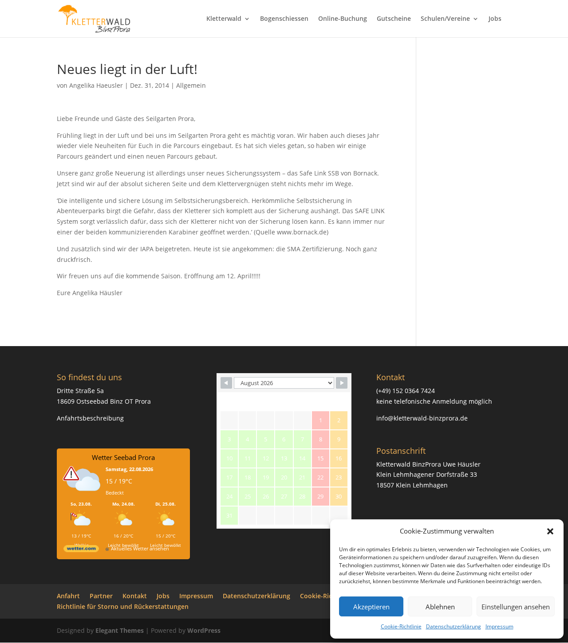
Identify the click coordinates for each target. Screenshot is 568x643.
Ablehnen (440, 606)
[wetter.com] (81, 550)
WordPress (204, 630)
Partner (101, 596)
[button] (550, 531)
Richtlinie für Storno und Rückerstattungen (123, 606)
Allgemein (191, 85)
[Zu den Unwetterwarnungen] (83, 496)
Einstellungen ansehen (515, 606)
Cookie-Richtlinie (401, 626)
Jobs (495, 19)
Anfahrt (68, 596)
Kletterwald (223, 19)
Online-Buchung (342, 19)
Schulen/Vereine (445, 19)
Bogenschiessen (284, 19)
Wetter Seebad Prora (123, 457)
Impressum (499, 626)
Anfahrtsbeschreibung (90, 418)
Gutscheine (394, 19)
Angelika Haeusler (96, 85)
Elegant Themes (119, 630)
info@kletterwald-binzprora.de (422, 418)
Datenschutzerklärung (453, 626)
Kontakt (134, 596)
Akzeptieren (371, 606)
